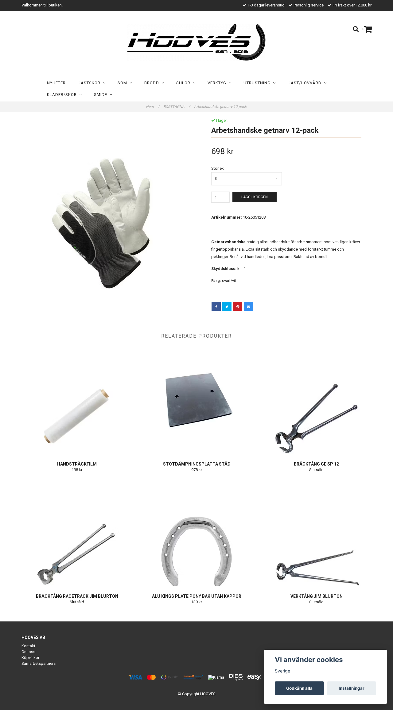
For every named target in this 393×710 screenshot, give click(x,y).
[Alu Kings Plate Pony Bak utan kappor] (196, 532)
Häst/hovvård (306, 83)
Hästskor (90, 83)
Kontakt (28, 646)
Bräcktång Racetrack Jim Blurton (77, 596)
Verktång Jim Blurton (316, 596)
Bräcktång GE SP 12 (316, 464)
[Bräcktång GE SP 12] (316, 400)
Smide (102, 94)
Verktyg (218, 83)
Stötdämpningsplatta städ (197, 464)
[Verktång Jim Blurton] (316, 532)
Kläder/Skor (63, 94)
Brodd (152, 83)
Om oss (28, 651)
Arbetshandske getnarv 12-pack (220, 107)
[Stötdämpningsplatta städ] (196, 400)
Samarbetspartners (38, 663)
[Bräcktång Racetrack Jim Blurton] (76, 532)
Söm (124, 83)
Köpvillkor (30, 657)
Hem (152, 107)
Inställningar (351, 688)
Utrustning (258, 83)
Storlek (217, 168)
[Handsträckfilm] (76, 400)
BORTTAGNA (176, 107)
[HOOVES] (196, 42)
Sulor (184, 83)
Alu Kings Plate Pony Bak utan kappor (196, 596)
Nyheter (56, 83)
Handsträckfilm (77, 464)
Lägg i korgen (254, 197)
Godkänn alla (299, 688)
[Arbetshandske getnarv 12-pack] (106, 203)
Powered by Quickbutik (196, 698)
